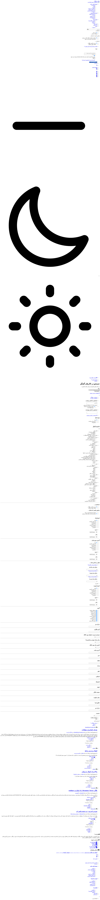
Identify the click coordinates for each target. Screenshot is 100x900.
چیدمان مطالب (94, 723)
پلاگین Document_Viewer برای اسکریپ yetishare (83, 790)
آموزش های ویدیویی (91, 10)
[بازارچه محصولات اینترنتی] (48, 76)
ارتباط (94, 725)
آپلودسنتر (77, 793)
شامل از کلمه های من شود (89, 37)
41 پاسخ (92, 819)
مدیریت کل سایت (92, 620)
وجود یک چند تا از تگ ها (88, 406)
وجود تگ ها (90, 407)
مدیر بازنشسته (93, 618)
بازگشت (93, 868)
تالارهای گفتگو (92, 14)
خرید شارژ (95, 25)
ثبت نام (95, 63)
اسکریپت (93, 5)
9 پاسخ (92, 757)
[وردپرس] (48, 74)
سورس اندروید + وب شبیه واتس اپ (86, 811)
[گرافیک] (48, 75)
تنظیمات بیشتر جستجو (94, 393)
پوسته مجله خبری (71, 852)
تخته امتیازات (92, 17)
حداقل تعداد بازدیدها (93, 576)
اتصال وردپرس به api (91, 751)
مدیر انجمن (94, 617)
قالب (94, 6)
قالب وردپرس (88, 852)
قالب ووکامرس (60, 852)
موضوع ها (94, 422)
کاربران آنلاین (92, 16)
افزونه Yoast (78, 852)
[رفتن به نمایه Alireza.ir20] (93, 808)
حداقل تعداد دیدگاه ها (92, 564)
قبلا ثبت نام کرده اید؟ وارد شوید (91, 46)
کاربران (96, 583)
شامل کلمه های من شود (90, 39)
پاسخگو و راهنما (93, 610)
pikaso (82, 753)
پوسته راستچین (66, 852)
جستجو (93, 21)
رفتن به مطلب (97, 1)
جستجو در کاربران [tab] (93, 398)
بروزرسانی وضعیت (92, 421)
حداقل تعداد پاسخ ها (93, 570)
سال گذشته (93, 526)
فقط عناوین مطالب (92, 44)
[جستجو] (88, 29)
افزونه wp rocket (82, 852)
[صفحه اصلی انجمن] (48, 71)
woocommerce (57, 852)
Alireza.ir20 (81, 813)
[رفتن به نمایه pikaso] (94, 748)
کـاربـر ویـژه (93, 612)
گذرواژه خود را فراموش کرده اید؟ (88, 60)
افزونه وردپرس (77, 753)
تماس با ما (95, 858)
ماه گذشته (94, 523)
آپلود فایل (95, 24)
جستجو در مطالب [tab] (93, 397)
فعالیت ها (95, 19)
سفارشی (94, 527)
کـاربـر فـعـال (93, 611)
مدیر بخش (94, 619)
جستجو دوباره (97, 391)
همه (95, 420)
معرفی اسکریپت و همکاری (89, 730)
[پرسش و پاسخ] (48, 73)
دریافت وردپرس (93, 847)
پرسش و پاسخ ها (77, 774)
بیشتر (94, 11)
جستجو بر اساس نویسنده (91, 415)
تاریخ (94, 724)
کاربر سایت (93, 615)
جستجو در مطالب (94, 717)
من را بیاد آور (92, 56)
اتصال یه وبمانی (86, 771)
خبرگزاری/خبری (69, 732)
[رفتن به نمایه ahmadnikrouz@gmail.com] (90, 727)
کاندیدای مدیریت (93, 616)
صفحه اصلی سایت (93, 4)
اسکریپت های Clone (74, 813)
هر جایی (94, 32)
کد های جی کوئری (91, 8)
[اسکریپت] (48, 72)
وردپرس (80, 852)
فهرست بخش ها (94, 12)
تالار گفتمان (93, 843)
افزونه (93, 7)
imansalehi (82, 793)
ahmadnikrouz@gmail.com (79, 732)
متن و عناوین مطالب (92, 43)
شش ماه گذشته (93, 525)
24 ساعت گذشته (92, 521)
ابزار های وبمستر (91, 9)
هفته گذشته (93, 522)
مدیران (93, 15)
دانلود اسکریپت (93, 842)
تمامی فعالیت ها (92, 20)
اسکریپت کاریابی (75, 852)
